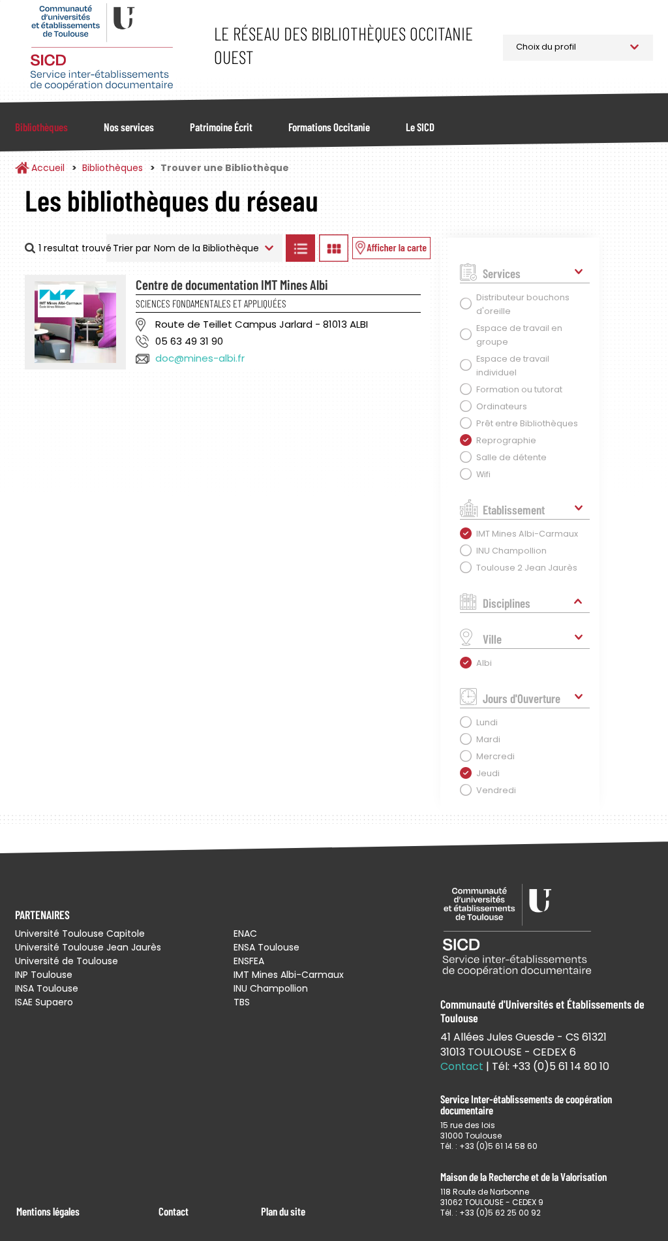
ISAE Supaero (44, 1002)
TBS (242, 1002)
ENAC (245, 933)
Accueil (48, 168)
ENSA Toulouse (266, 947)
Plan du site (283, 1210)
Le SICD (420, 126)
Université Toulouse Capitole (80, 933)
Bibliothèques (41, 126)
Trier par (132, 248)
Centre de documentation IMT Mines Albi (232, 284)
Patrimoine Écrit (221, 126)
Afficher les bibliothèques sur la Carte (391, 248)
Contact (174, 1210)
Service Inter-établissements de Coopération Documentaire (101, 47)
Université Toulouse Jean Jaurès (88, 947)
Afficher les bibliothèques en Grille (334, 248)
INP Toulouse (43, 974)
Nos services (129, 126)
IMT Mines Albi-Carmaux (289, 974)
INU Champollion (271, 988)
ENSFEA (249, 960)
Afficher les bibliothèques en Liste (301, 248)
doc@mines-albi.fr (200, 358)
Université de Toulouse (66, 960)
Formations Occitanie (329, 126)
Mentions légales (48, 1210)
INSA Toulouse (46, 988)
